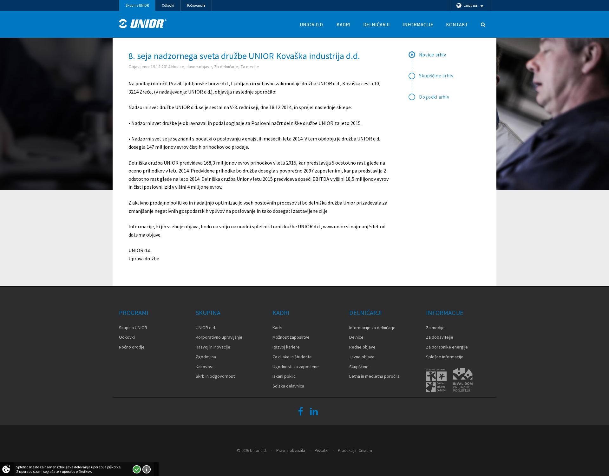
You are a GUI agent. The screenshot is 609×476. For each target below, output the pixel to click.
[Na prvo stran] (143, 23)
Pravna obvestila (290, 450)
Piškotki (321, 450)
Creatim (365, 450)
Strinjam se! (137, 469)
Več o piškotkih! (146, 469)
